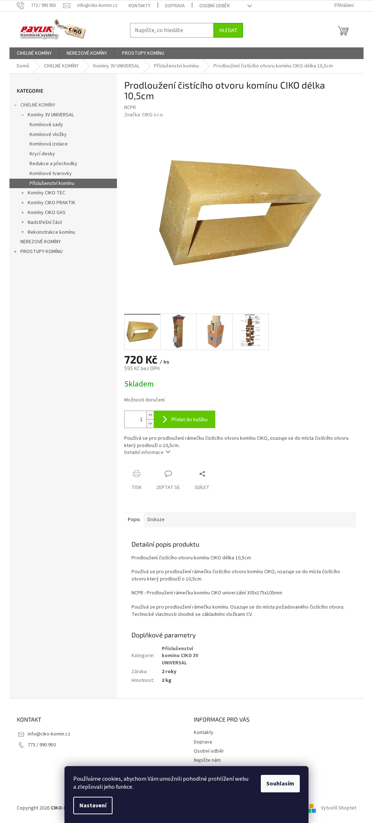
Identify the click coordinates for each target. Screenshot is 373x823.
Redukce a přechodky (53, 163)
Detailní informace (144, 452)
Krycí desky (42, 154)
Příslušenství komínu (52, 183)
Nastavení (92, 805)
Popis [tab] (134, 519)
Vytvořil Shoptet (338, 808)
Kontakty (139, 6)
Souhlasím (280, 784)
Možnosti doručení (144, 400)
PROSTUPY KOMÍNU (41, 251)
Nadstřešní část (45, 222)
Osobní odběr (214, 6)
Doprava (175, 6)
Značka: (144, 115)
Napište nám (207, 760)
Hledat (228, 30)
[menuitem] (34, 53)
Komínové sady (46, 124)
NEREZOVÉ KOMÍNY (40, 241)
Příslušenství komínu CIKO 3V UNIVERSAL (180, 656)
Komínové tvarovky (51, 173)
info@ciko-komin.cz (49, 734)
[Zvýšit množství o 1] (150, 415)
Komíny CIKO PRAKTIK (51, 202)
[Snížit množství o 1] (150, 423)
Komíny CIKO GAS (47, 212)
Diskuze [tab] (156, 519)
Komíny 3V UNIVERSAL (51, 115)
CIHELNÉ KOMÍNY (37, 105)
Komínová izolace (49, 144)
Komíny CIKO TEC (46, 193)
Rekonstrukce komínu (51, 232)
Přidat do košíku (189, 419)
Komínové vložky (48, 134)
